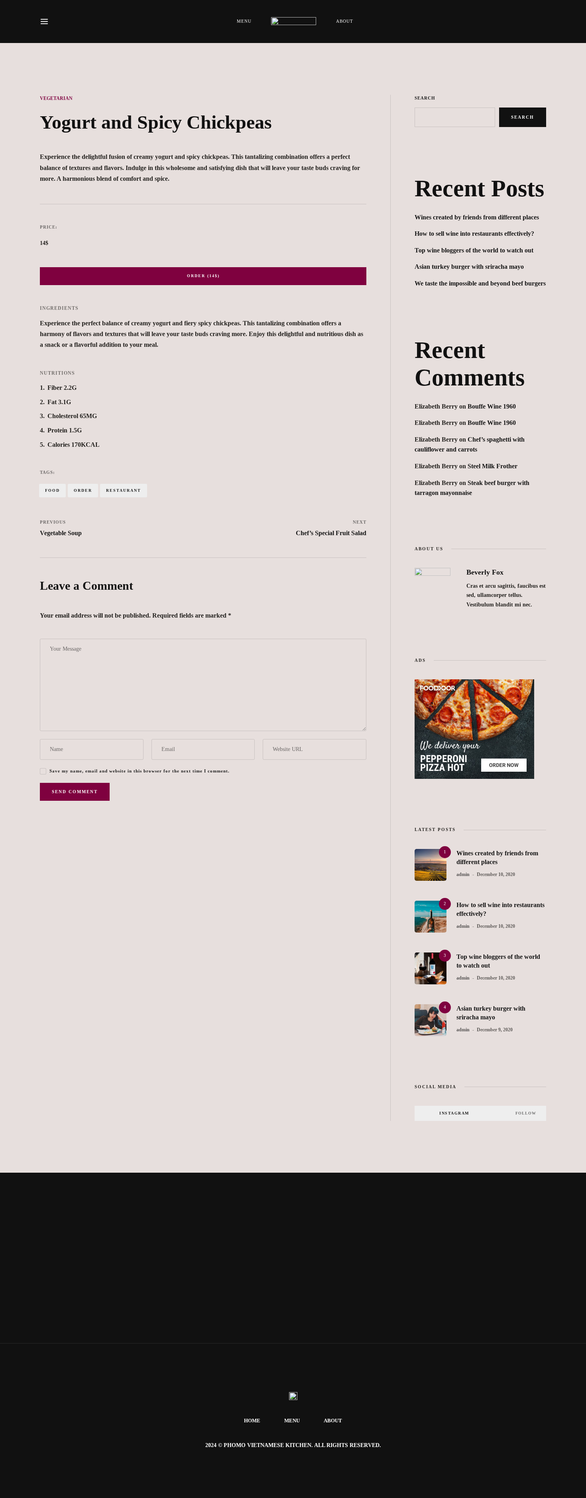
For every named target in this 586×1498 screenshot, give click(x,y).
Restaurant (123, 490)
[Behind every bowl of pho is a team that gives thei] (342, 1222)
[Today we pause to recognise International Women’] (244, 1258)
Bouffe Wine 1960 (492, 406)
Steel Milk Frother (492, 466)
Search (425, 98)
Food (52, 490)
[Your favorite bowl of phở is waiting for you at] (146, 1227)
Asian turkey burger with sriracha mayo (469, 266)
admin (463, 874)
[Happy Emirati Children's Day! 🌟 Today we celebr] (49, 1222)
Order (83, 490)
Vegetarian (56, 98)
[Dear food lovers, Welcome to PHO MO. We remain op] (439, 1236)
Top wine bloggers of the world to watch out (474, 250)
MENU (244, 21)
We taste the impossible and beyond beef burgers (480, 283)
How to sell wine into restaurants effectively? (474, 233)
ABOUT (344, 21)
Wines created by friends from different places (477, 217)
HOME (252, 1421)
